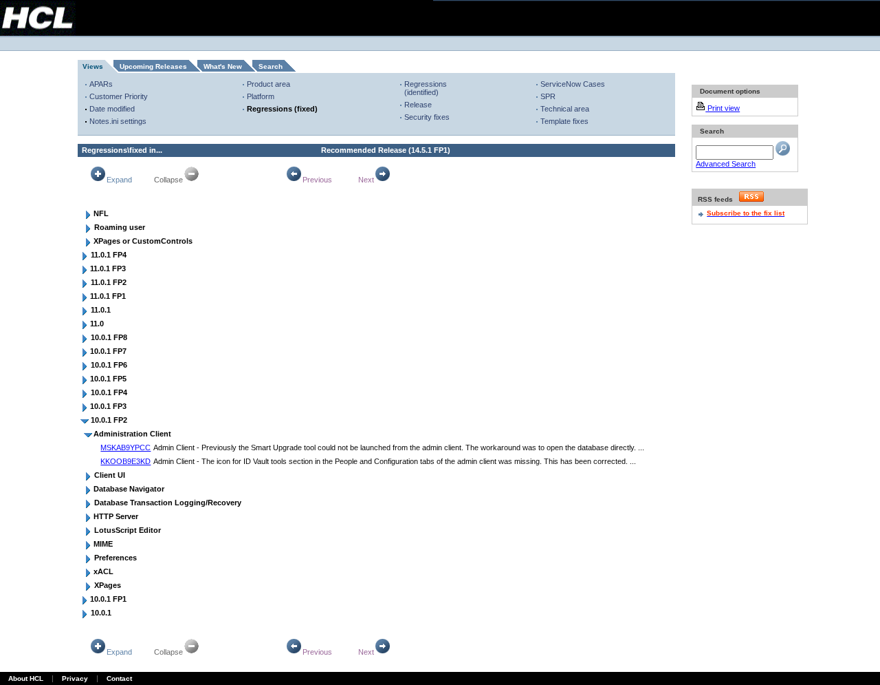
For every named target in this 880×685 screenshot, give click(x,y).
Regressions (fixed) (282, 109)
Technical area (564, 109)
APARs (101, 84)
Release (418, 105)
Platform (260, 96)
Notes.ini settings (117, 121)
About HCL (25, 678)
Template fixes (564, 121)
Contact (119, 678)
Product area (268, 84)
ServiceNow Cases (572, 84)
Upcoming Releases (153, 66)
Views (92, 66)
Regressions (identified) (425, 88)
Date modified (112, 109)
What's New (223, 66)
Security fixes (427, 117)
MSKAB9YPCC (125, 447)
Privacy (75, 678)
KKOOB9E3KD (125, 461)
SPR (548, 96)
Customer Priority (118, 96)
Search (270, 66)
